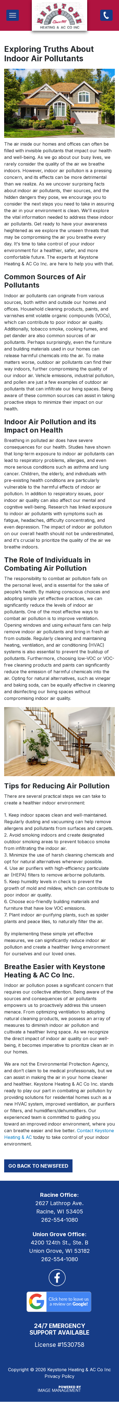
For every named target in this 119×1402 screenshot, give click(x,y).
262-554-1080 (106, 15)
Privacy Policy (59, 1376)
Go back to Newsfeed (38, 1166)
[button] (12, 15)
